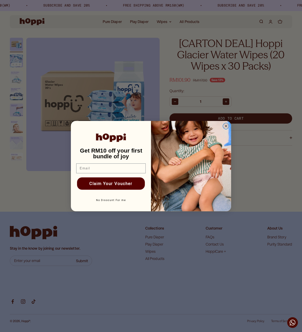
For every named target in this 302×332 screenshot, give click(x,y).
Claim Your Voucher (111, 183)
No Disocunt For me (111, 200)
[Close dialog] (226, 126)
